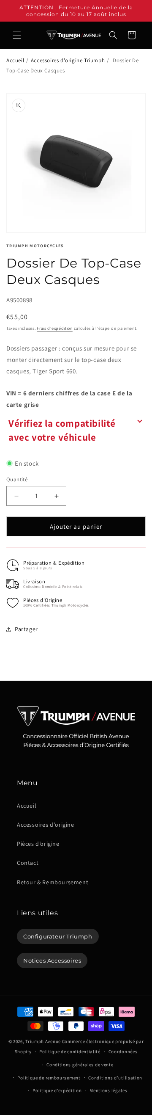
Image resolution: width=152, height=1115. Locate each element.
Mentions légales (108, 1090)
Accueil (15, 60)
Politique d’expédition (57, 1090)
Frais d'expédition (55, 328)
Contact (27, 863)
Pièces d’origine (38, 843)
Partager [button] (26, 629)
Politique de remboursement (48, 1078)
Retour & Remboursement (52, 882)
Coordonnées (123, 1051)
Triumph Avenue (43, 1041)
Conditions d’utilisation (115, 1078)
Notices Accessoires (52, 960)
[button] (17, 35)
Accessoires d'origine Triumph (68, 60)
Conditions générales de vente (79, 1065)
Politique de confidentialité (69, 1051)
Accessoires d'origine (45, 824)
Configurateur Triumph (57, 936)
